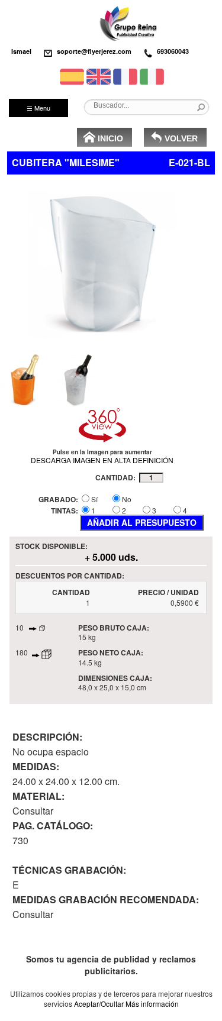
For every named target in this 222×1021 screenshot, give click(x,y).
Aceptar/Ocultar (99, 1004)
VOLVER (181, 138)
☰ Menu (38, 107)
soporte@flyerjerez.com (94, 51)
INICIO (110, 138)
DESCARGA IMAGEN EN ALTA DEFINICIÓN (102, 460)
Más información (152, 1004)
